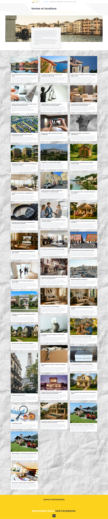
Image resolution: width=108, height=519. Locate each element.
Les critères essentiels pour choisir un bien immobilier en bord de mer (51, 75)
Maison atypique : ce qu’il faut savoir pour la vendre (24, 453)
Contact (70, 1)
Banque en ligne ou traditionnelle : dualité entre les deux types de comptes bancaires (24, 105)
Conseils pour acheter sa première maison (81, 336)
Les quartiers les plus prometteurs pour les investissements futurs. (22, 135)
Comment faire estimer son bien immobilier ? (23, 343)
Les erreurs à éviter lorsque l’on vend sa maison (52, 249)
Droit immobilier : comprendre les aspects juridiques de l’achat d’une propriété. (51, 105)
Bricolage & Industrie (60, 1)
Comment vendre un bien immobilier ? (50, 306)
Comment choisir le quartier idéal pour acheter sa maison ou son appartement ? (53, 278)
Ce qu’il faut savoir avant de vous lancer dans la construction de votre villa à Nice (52, 422)
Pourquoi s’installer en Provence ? (79, 279)
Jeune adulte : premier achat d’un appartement (23, 482)
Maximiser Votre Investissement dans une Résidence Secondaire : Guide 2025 (51, 393)
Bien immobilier (46, 1)
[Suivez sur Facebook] (54, 515)
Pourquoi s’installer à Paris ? (18, 395)
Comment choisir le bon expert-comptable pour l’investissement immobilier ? (23, 223)
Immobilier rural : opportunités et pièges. (51, 162)
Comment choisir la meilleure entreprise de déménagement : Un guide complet (51, 191)
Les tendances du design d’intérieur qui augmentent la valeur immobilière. (80, 105)
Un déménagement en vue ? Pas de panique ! (82, 364)
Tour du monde (66, 1)
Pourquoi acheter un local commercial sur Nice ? (83, 250)
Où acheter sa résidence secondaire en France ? (82, 425)
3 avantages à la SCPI (17, 423)
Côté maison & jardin (52, 1)
